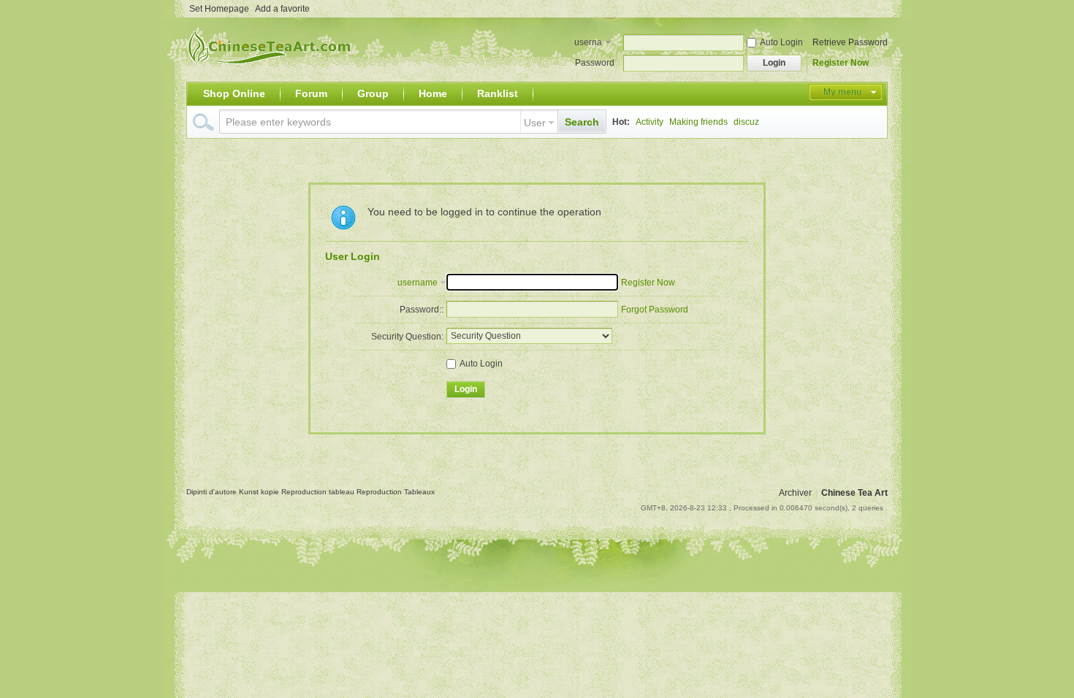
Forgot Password (654, 309)
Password (594, 63)
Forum (311, 93)
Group (373, 93)
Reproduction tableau (319, 492)
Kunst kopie (260, 492)
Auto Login (781, 42)
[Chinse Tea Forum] (272, 73)
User (535, 123)
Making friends (698, 122)
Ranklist (497, 93)
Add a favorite (282, 9)
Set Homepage (219, 9)
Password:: (421, 309)
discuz (746, 122)
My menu (842, 92)
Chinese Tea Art (854, 493)
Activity (649, 122)
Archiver (795, 493)
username (588, 43)
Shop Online (234, 93)
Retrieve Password (850, 42)
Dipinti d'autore (212, 492)
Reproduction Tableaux (396, 492)
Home (433, 93)
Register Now (840, 63)
